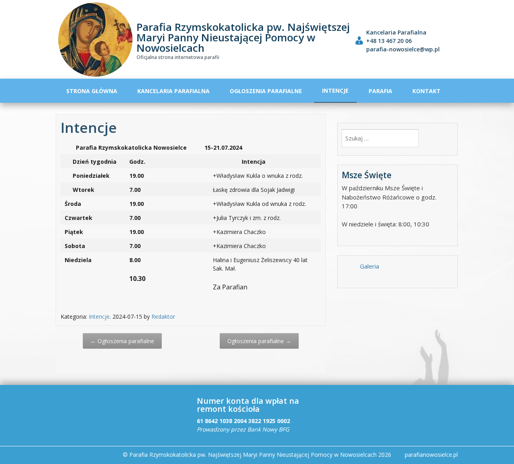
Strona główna (91, 91)
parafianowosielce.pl (431, 454)
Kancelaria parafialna (173, 91)
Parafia (380, 91)
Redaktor (163, 316)
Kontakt (426, 91)
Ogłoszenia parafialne (266, 91)
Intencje (335, 90)
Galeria (369, 266)
